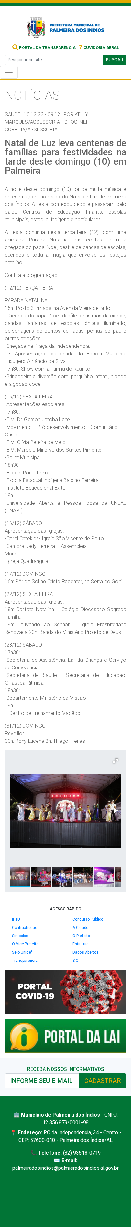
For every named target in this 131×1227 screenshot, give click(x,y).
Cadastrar (102, 1081)
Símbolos (20, 936)
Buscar (114, 59)
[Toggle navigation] (9, 72)
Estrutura (80, 944)
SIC (75, 960)
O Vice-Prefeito (25, 944)
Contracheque (24, 927)
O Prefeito (81, 936)
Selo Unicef (22, 952)
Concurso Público (87, 919)
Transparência (25, 960)
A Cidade (80, 927)
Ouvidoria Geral (99, 47)
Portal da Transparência (47, 47)
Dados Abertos (85, 952)
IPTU (16, 919)
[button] (115, 761)
